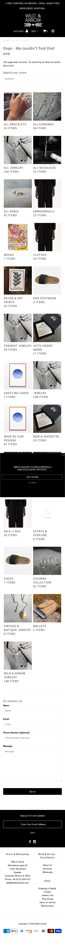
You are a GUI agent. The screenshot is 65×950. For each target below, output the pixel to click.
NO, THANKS (32, 482)
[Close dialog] (63, 455)
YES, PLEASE (32, 477)
